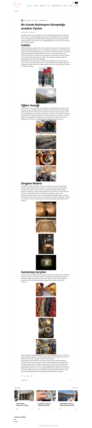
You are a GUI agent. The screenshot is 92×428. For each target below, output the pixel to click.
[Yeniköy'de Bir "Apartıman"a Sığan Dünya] (24, 395)
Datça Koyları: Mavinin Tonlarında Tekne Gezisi (67, 404)
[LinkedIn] (14, 421)
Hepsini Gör (75, 387)
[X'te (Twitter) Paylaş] (25, 376)
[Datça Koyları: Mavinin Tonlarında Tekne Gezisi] (68, 395)
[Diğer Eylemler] (70, 20)
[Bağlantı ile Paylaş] (31, 376)
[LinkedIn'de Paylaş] (28, 376)
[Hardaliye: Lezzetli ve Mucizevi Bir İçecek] (46, 395)
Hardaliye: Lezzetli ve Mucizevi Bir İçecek (44, 404)
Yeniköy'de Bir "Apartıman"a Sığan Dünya (22, 404)
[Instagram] (16, 421)
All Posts (16, 11)
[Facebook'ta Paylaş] (21, 376)
